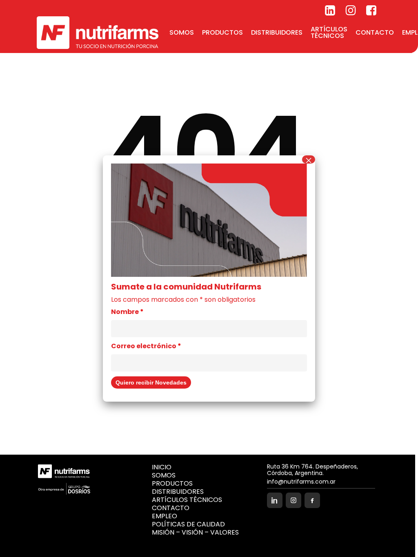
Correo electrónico (146, 346)
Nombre (127, 311)
